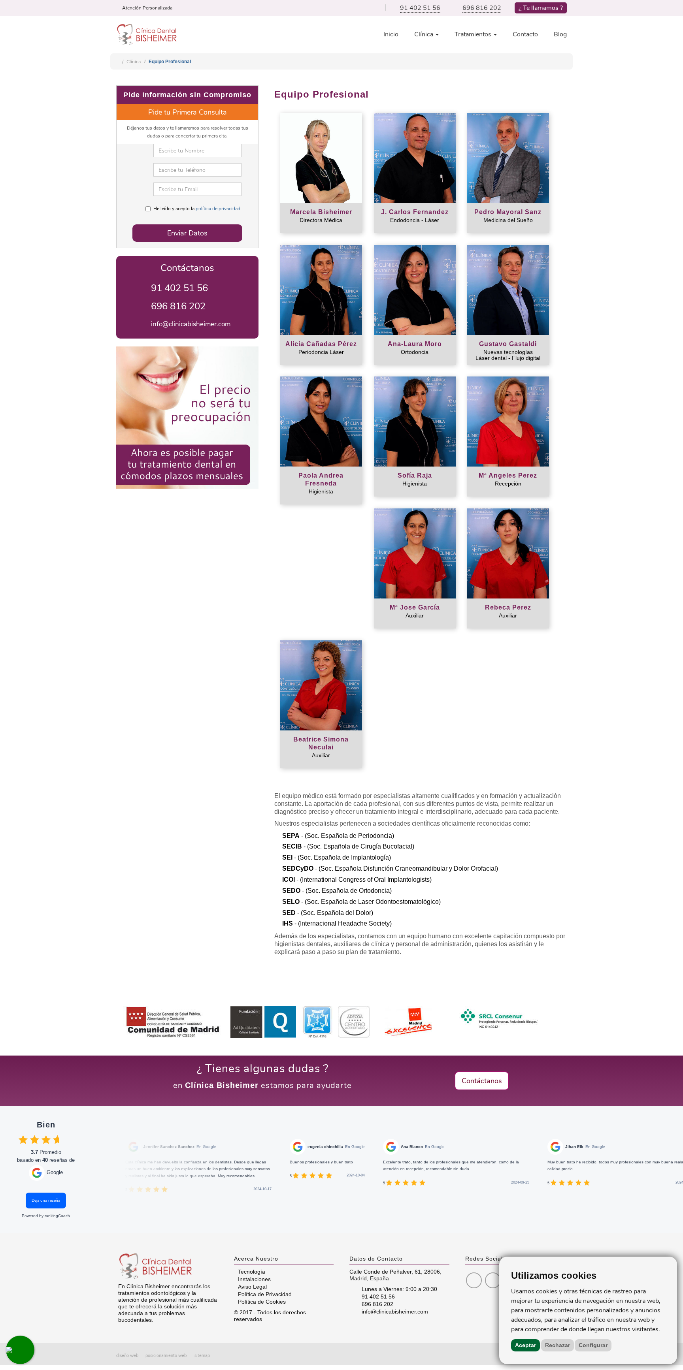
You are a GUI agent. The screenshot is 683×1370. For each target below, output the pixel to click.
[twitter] (493, 1281)
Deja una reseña (46, 1200)
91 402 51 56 (420, 8)
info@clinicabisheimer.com (190, 324)
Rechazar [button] (557, 1345)
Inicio (390, 34)
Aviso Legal (252, 1286)
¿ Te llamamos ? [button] (541, 8)
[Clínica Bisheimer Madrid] (146, 33)
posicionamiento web (166, 1356)
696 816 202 (481, 8)
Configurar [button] (593, 1345)
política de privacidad (218, 208)
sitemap (202, 1356)
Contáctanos (482, 1081)
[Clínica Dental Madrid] (116, 61)
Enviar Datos (187, 233)
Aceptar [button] (525, 1345)
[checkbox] (23, 1139)
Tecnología (251, 1271)
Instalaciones (254, 1279)
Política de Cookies (262, 1301)
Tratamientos (474, 34)
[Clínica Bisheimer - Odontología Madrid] (168, 1266)
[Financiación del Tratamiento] (187, 417)
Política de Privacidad (265, 1294)
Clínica (424, 34)
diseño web (127, 1356)
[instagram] (474, 1281)
